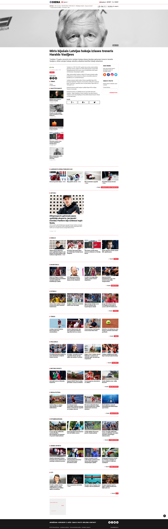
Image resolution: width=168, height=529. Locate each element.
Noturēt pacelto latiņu (58, 181)
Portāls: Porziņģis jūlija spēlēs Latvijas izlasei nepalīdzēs (91, 278)
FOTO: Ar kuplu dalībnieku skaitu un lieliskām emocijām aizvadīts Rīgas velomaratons (110, 434)
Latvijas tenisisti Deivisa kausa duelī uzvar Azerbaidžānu (56, 330)
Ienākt (116, 2)
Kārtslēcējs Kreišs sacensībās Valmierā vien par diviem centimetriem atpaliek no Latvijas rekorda (75, 407)
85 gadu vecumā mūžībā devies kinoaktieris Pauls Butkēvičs (56, 114)
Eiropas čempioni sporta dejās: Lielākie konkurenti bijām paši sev (109, 486)
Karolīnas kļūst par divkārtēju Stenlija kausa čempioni (75, 252)
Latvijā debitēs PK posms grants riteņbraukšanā (91, 432)
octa (62, 505)
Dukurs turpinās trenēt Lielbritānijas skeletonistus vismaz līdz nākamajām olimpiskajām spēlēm (92, 460)
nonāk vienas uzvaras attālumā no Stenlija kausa (55, 142)
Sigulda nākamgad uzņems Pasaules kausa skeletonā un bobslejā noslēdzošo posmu (58, 460)
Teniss (53, 316)
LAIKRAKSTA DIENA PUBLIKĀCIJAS (61, 169)
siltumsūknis (61, 511)
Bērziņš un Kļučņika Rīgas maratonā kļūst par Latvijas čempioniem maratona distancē (92, 407)
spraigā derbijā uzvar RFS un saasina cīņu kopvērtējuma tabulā (92, 305)
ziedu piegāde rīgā (53, 502)
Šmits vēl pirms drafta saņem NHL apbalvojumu (110, 251)
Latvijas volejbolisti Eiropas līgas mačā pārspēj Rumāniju (110, 355)
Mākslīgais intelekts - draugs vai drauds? (84, 5)
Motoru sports (56, 368)
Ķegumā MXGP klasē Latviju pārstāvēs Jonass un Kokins (75, 381)
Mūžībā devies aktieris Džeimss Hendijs (55, 100)
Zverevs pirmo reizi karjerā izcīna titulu (92, 329)
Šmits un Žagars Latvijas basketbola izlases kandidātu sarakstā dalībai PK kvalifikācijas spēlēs (58, 279)
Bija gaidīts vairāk (74, 181)
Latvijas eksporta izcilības (56, 7)
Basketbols (55, 264)
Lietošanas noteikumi (64, 527)
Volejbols (54, 342)
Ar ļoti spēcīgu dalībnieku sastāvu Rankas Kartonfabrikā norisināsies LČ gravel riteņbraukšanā (57, 434)
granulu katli (53, 510)
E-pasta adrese (106, 87)
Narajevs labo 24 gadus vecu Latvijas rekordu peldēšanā (92, 485)
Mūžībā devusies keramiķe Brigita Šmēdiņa (56, 128)
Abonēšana (53, 522)
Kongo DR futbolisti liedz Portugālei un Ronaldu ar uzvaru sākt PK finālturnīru (109, 305)
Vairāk (98, 187)
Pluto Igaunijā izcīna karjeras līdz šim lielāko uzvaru (75, 432)
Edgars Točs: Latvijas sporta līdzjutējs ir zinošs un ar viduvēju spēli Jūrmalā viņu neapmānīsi (92, 356)
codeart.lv (88, 527)
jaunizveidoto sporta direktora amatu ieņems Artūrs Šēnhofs (73, 278)
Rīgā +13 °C (104, 6)
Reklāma (86, 522)
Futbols (53, 291)
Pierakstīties (113, 92)
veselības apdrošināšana (56, 507)
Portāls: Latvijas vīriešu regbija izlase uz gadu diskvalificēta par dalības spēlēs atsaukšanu (56, 487)
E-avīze (68, 522)
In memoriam (53, 85)
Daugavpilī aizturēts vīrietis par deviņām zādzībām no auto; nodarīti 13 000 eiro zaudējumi (109, 460)
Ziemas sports (56, 446)
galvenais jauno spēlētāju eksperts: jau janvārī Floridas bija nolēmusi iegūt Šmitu (66, 219)
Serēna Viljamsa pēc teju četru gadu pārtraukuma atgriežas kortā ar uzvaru (74, 330)
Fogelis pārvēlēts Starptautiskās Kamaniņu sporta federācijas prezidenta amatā (74, 460)
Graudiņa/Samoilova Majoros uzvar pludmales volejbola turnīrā (58, 356)
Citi (52, 472)
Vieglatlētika (55, 392)
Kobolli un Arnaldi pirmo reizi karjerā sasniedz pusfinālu (110, 330)
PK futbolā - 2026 (66, 7)
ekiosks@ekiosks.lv (114, 527)
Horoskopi (62, 522)
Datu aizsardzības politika (75, 527)
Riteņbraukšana (56, 419)
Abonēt (109, 2)
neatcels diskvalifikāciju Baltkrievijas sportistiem (110, 406)
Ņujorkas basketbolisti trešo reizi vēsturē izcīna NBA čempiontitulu (108, 279)
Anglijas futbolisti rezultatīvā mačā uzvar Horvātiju (75, 304)
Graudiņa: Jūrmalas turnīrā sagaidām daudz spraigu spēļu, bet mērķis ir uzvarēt (74, 356)
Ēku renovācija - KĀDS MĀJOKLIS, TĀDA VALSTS (65, 5)
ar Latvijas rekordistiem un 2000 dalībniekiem (56, 406)
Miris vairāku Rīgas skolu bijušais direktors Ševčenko (56, 157)
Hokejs (52, 72)
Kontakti (92, 522)
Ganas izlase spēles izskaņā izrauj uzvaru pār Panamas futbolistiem (57, 305)
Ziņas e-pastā (77, 522)
